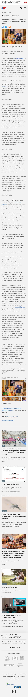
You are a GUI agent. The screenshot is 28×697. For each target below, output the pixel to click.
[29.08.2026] (14, 497)
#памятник (10, 420)
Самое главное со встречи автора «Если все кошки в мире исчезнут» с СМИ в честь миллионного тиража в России (13, 621)
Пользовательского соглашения (12, 3)
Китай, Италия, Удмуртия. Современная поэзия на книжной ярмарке (14, 516)
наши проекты (12, 638)
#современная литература (7, 626)
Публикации (4, 568)
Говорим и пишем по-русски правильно (10, 466)
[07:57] (14, 467)
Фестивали (4, 430)
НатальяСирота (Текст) (12, 416)
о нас (18, 638)
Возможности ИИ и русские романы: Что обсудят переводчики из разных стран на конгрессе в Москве (14, 451)
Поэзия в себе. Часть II (9, 587)
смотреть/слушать (13, 636)
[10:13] (14, 431)
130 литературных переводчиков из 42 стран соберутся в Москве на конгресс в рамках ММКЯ (14, 458)
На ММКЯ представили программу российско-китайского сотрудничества (13, 560)
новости (11, 634)
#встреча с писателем (18, 626)
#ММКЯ (3, 461)
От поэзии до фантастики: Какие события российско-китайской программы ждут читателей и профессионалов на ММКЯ (13, 554)
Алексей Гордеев (20, 307)
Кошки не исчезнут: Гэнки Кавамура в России (11, 616)
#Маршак (4, 420)
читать (16, 634)
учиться (19, 636)
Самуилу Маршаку (18, 58)
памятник (4, 87)
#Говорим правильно (6, 491)
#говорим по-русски (15, 491)
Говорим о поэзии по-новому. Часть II (11, 590)
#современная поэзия (10, 529)
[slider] (14, 390)
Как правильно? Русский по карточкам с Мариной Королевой (12, 488)
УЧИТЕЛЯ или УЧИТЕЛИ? (11, 484)
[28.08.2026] (14, 534)
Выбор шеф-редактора (7, 495)
